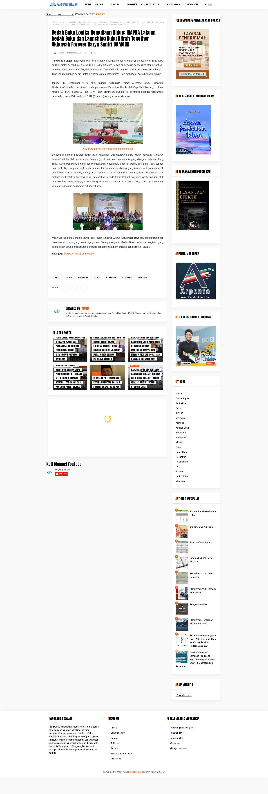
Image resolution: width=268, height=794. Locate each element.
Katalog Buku (182, 428)
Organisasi (111, 277)
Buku (178, 408)
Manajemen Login (178, 748)
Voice (92, 53)
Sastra (115, 4)
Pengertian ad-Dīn (199, 604)
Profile (114, 727)
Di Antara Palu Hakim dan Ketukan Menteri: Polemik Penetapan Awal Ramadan (106, 382)
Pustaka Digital (150, 4)
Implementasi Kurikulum (202, 527)
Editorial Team (118, 733)
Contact (115, 738)
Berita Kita (83, 277)
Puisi (178, 466)
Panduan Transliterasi (200, 542)
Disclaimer (116, 758)
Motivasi (180, 442)
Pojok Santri (182, 461)
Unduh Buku (182, 476)
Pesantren (127, 277)
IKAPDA (97, 277)
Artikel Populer (183, 398)
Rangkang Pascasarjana (182, 727)
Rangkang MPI (177, 733)
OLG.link (160, 772)
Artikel (99, 4)
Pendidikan (181, 452)
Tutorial (132, 4)
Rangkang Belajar (133, 772)
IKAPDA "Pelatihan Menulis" (79, 253)
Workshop (175, 743)
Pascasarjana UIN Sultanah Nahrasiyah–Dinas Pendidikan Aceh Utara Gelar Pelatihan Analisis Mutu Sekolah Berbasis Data (145, 378)
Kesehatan (181, 432)
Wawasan (192, 4)
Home (88, 4)
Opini (178, 447)
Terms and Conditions (121, 753)
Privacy (114, 748)
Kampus (180, 423)
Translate (100, 14)
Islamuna (180, 418)
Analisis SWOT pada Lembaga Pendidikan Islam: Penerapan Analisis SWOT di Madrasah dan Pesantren (195, 659)
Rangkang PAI (176, 738)
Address (115, 743)
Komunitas (173, 4)
